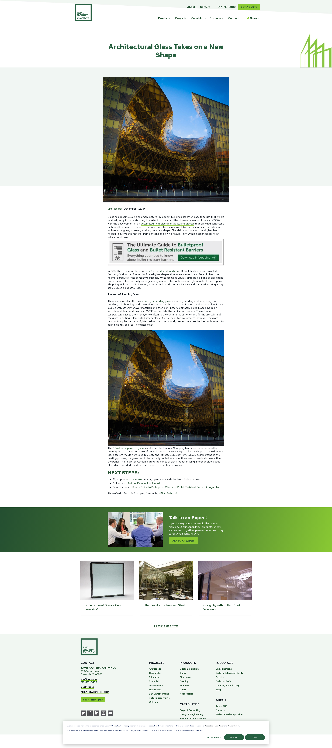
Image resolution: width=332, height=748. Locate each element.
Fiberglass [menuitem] (185, 677)
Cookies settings (213, 737)
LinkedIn (157, 483)
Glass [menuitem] (183, 672)
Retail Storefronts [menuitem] (159, 697)
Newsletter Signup (93, 699)
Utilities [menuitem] (153, 702)
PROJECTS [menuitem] (156, 663)
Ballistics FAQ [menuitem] (223, 681)
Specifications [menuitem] (224, 668)
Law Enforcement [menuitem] (159, 693)
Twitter (132, 483)
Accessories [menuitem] (186, 693)
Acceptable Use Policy (214, 726)
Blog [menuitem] (218, 689)
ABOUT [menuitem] (221, 700)
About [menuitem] (191, 7)
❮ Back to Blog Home (166, 625)
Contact (233, 18)
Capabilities (198, 18)
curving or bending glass (156, 301)
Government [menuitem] (156, 685)
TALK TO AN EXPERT (183, 540)
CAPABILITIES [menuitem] (189, 704)
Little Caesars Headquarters (161, 271)
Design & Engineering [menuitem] (191, 714)
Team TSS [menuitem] (221, 706)
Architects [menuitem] (155, 668)
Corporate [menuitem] (155, 672)
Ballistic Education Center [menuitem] (230, 672)
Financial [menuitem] (153, 681)
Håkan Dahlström (169, 493)
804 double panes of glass (128, 448)
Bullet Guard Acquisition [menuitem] (229, 714)
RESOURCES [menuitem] (224, 663)
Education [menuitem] (154, 677)
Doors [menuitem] (183, 689)
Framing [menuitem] (184, 681)
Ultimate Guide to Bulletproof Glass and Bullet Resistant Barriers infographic (174, 487)
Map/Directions (89, 679)
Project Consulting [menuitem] (190, 710)
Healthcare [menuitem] (155, 689)
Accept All (234, 737)
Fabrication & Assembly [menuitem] (193, 718)
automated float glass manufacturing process (167, 223)
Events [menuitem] (220, 677)
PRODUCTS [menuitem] (188, 663)
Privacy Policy (233, 726)
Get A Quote (249, 6)
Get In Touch (87, 687)
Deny (255, 737)
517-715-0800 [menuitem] (227, 7)
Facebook (142, 483)
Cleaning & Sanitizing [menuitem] (227, 685)
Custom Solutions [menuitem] (189, 668)
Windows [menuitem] (184, 685)
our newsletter (134, 479)
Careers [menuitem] (205, 7)
